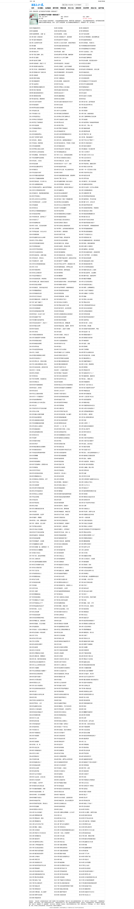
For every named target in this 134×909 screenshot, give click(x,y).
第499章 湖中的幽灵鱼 (85, 393)
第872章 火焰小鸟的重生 (36, 685)
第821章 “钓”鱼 (33, 635)
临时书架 (101, 8)
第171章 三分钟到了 (84, 152)
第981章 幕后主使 (59, 791)
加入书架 (41, 18)
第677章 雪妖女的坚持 (35, 526)
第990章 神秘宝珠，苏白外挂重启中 (64, 800)
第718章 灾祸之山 (59, 555)
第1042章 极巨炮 (83, 850)
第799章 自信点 (83, 614)
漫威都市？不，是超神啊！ (43, 904)
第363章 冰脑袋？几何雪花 (86, 293)
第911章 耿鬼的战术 (34, 723)
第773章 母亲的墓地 (34, 597)
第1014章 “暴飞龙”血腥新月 (61, 824)
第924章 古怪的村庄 (59, 735)
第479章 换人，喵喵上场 (85, 379)
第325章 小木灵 (33, 267)
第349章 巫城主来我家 (35, 284)
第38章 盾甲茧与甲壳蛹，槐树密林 (63, 54)
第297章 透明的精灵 (34, 246)
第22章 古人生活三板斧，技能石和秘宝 (65, 42)
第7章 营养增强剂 (84, 31)
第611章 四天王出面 (84, 476)
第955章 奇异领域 (84, 765)
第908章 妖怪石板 (34, 721)
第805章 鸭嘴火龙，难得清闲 (37, 620)
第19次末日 (52, 904)
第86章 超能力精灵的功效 (61, 90)
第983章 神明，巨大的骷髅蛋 (37, 794)
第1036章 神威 (83, 844)
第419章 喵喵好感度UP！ (86, 334)
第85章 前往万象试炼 (35, 90)
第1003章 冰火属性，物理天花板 (88, 812)
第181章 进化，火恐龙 (35, 160)
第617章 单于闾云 (34, 482)
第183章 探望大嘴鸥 (84, 160)
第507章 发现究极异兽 (85, 399)
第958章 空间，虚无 (84, 768)
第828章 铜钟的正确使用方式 (62, 641)
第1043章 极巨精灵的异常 (36, 853)
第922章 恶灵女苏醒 (84, 732)
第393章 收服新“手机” (35, 317)
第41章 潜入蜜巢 (33, 57)
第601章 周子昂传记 (34, 470)
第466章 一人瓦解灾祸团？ (61, 370)
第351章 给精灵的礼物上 (85, 284)
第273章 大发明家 (34, 228)
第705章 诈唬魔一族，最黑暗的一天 (39, 547)
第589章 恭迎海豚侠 (34, 461)
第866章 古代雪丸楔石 (35, 679)
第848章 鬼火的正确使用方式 (37, 662)
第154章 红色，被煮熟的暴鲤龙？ (63, 140)
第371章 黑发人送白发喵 (85, 299)
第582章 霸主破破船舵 (60, 455)
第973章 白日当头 (84, 782)
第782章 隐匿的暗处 (59, 603)
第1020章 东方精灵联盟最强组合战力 (64, 830)
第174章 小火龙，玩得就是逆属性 (63, 154)
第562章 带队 (57, 440)
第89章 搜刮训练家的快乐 (36, 93)
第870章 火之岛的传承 (60, 682)
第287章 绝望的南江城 (85, 237)
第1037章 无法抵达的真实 (36, 847)
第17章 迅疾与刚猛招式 (35, 39)
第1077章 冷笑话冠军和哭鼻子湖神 (63, 886)
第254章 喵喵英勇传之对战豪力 (62, 213)
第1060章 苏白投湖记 (85, 868)
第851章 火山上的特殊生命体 (37, 665)
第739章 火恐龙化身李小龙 (86, 570)
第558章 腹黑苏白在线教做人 (62, 438)
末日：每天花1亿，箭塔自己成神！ (89, 901)
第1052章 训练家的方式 (35, 862)
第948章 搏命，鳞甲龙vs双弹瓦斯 (63, 759)
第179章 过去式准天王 (85, 157)
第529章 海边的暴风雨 (35, 417)
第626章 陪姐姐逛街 (59, 488)
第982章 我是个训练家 (85, 791)
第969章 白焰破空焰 (59, 780)
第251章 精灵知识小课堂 (85, 211)
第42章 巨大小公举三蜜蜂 (61, 57)
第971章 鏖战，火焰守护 (36, 782)
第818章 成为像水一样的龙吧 (37, 632)
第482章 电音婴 (58, 381)
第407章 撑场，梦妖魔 (85, 325)
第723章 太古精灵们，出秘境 (87, 558)
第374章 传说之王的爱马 (61, 302)
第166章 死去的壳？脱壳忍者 (62, 149)
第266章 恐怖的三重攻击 (61, 222)
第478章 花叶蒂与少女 (60, 379)
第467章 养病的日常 (84, 370)
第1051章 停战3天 (84, 859)
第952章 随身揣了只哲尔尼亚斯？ (88, 762)
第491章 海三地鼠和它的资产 (87, 387)
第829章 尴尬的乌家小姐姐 (86, 641)
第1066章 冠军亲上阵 (85, 874)
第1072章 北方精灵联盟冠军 (86, 880)
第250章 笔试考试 (59, 211)
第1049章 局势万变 (34, 859)
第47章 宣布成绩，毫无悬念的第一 (88, 60)
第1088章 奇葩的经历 (35, 897)
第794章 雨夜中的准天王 (61, 611)
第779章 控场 (82, 600)
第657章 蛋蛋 (33, 511)
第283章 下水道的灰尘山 (85, 234)
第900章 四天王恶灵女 (60, 712)
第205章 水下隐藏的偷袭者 (36, 178)
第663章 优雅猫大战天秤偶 (86, 514)
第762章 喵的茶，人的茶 (61, 588)
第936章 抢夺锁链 (59, 747)
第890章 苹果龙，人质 (35, 703)
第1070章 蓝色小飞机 (35, 880)
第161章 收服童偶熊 (34, 146)
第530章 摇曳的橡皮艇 (60, 417)
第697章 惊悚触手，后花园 (36, 541)
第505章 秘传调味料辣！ (36, 399)
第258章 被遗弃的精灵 (60, 216)
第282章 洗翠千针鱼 (59, 234)
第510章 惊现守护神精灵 (61, 402)
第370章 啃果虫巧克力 (60, 299)
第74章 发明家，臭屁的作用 (61, 81)
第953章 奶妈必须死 (34, 765)
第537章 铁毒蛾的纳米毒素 (36, 423)
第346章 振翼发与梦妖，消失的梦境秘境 (65, 281)
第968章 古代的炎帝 (34, 780)
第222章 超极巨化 (59, 190)
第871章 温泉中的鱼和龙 (85, 682)
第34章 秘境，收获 (59, 51)
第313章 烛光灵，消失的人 (36, 258)
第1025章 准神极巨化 (35, 836)
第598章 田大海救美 (59, 467)
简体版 (99, 1)
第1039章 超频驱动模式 (85, 847)
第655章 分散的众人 (84, 508)
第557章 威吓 (33, 438)
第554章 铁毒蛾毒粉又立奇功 (62, 435)
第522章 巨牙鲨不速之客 (61, 411)
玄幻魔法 (40, 8)
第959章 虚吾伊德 (34, 771)
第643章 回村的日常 (84, 499)
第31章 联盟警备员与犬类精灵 (87, 48)
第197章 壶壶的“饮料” (35, 172)
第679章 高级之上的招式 (85, 526)
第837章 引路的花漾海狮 (61, 650)
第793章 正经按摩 (34, 611)
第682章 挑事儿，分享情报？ (62, 529)
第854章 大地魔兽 (34, 667)
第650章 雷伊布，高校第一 (61, 505)
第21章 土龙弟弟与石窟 (35, 42)
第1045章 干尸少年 (84, 853)
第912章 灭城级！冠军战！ (61, 723)
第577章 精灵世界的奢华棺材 (37, 452)
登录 (31, 1)
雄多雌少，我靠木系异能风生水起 (69, 904)
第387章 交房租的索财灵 (85, 311)
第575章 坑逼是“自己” (85, 449)
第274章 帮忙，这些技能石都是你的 (64, 228)
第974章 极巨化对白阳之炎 (36, 785)
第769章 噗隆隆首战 (34, 594)
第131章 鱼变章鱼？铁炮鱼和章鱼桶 (89, 122)
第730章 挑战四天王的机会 (61, 564)
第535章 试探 (82, 420)
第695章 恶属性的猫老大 (85, 538)
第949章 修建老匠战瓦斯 (85, 759)
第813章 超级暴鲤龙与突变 (61, 626)
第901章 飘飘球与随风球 (85, 712)
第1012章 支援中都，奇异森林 (87, 821)
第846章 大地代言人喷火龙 (61, 659)
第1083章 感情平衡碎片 (60, 892)
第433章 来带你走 (34, 346)
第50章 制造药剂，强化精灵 (61, 63)
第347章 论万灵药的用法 (85, 281)
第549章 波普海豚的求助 (36, 432)
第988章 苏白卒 (83, 797)
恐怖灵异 (78, 8)
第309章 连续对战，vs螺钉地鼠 (37, 255)
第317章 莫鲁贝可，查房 (36, 261)
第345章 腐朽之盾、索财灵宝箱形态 (39, 281)
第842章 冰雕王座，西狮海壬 (37, 656)
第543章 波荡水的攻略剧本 (86, 426)
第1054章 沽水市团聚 (85, 862)
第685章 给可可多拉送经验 (36, 532)
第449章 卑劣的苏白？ (35, 358)
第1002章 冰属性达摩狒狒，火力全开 (64, 812)
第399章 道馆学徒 (84, 320)
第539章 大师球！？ (84, 423)
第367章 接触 (82, 296)
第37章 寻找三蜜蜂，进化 (36, 54)
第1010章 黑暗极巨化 (35, 821)
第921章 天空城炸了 (59, 732)
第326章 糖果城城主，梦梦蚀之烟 (63, 267)
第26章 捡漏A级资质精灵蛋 (61, 45)
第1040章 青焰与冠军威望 (36, 850)
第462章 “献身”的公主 (60, 367)
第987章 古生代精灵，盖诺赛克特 (63, 797)
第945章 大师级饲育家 (60, 756)
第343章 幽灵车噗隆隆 (85, 278)
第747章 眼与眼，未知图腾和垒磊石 (89, 576)
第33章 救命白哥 (33, 51)
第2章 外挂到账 (58, 28)
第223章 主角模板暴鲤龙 (85, 190)
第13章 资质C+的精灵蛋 (35, 37)
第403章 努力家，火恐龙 (85, 323)
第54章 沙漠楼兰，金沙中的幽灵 (63, 66)
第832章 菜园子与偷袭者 (85, 644)
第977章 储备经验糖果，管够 (37, 788)
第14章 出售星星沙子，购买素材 (63, 37)
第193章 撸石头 (33, 169)
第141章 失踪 (33, 131)
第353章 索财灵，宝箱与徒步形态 (38, 287)
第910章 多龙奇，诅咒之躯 (86, 721)
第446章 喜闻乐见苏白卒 (61, 355)
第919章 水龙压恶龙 (84, 729)
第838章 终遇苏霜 (84, 650)
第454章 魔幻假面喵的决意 (61, 361)
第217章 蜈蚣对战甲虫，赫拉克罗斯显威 (40, 187)
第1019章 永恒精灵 (34, 830)
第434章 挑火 (57, 346)
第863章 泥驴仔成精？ (35, 676)
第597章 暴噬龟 (33, 467)
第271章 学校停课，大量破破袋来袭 (89, 225)
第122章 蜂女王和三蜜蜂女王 (62, 116)
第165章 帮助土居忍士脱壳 (36, 149)
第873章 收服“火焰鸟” (60, 685)
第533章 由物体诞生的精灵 (36, 420)
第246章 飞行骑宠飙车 (60, 208)
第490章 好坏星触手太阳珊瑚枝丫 (63, 387)
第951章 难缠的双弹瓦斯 (61, 762)
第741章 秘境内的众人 (35, 573)
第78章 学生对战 (58, 84)
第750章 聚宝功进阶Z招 (60, 579)
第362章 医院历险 (59, 293)
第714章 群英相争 (59, 553)
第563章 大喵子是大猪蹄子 (86, 440)
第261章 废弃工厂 (34, 219)
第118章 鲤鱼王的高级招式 (61, 113)
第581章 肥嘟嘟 (33, 455)
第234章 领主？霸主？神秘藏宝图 (63, 199)
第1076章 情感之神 (34, 886)
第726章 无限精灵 (59, 561)
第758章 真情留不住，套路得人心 (63, 585)
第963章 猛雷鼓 (58, 774)
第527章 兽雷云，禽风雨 (85, 414)
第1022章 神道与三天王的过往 (37, 833)
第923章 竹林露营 (34, 735)
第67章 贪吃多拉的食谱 (85, 75)
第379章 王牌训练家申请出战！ (87, 305)
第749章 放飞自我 (34, 579)
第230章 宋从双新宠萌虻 (61, 196)
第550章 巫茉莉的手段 (60, 432)
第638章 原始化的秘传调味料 (62, 496)
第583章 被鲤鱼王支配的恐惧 (87, 455)
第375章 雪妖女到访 (84, 302)
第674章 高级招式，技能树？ (62, 523)
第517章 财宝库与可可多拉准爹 (38, 408)
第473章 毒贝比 (33, 376)
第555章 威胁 (82, 435)
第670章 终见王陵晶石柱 (61, 520)
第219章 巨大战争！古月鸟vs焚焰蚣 (88, 187)
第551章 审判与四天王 (85, 432)
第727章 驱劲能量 (84, 561)
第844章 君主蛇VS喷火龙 (86, 656)
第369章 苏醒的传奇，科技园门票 (38, 299)
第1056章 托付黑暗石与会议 (61, 865)
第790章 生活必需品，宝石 (61, 609)
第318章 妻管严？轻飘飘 (61, 261)
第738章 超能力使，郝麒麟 (61, 570)
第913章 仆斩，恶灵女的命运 (87, 723)
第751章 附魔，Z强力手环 (86, 579)
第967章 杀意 (82, 777)
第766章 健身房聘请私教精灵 (62, 591)
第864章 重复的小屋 (59, 676)
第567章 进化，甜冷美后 (85, 443)
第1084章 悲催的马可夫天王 (86, 892)
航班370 (34, 904)
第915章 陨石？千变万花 (61, 726)
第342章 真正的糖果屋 (60, 278)
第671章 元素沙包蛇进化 (85, 520)
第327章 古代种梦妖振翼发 (86, 267)
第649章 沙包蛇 (33, 505)
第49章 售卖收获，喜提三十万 (37, 63)
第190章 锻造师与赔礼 (60, 166)
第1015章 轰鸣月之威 (85, 824)
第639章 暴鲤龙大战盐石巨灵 (87, 496)
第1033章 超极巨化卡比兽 (86, 841)
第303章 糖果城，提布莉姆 (86, 249)
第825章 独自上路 (59, 638)
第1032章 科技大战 (59, 841)
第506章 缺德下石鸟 (59, 399)
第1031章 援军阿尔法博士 (36, 841)
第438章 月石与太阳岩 (60, 349)
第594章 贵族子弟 (59, 464)
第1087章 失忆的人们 (85, 895)
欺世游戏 (58, 904)
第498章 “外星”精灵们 (60, 393)
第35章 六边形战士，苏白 (86, 51)
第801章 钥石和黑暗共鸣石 (36, 617)
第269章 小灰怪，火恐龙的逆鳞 (38, 225)
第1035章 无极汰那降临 (60, 844)
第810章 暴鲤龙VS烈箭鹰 (61, 623)
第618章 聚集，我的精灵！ (61, 482)
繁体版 (103, 1)
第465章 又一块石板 (34, 370)
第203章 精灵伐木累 (84, 175)
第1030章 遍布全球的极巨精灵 (87, 838)
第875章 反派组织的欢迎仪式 (37, 688)
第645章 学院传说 (34, 502)
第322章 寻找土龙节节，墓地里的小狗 (64, 264)
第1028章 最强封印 (34, 838)
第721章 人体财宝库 (34, 558)
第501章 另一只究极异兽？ (36, 396)
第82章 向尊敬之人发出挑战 (61, 87)
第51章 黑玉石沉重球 (85, 63)
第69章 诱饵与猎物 (34, 78)
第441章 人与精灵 (34, 352)
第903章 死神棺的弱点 (60, 715)
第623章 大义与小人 (84, 485)
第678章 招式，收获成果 (61, 526)
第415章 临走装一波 (84, 331)
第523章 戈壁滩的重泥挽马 (86, 411)
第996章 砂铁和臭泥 (59, 806)
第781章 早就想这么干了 (36, 603)
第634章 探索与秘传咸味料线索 (62, 494)
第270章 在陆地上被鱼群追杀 (62, 225)
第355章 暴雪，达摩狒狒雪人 (87, 287)
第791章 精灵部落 (84, 609)
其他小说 (93, 8)
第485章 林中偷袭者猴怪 (36, 384)
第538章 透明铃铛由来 (60, 423)
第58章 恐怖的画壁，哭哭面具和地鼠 (64, 69)
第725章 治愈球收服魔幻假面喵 (38, 561)
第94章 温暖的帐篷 (59, 96)
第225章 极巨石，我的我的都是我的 (39, 193)
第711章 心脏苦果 (84, 550)
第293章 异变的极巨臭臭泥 (36, 243)
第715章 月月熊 (83, 553)
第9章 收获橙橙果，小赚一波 (37, 34)
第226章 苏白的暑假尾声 (61, 193)
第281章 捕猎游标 (34, 234)
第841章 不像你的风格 (85, 653)
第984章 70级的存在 (59, 794)
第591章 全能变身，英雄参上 (87, 461)
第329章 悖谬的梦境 (34, 269)
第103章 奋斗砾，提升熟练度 (87, 101)
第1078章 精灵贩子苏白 (85, 886)
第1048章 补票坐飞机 (85, 856)
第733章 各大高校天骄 (35, 567)
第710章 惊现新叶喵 (59, 550)
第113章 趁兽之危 (34, 110)
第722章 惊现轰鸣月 (59, 558)
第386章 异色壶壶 (59, 311)
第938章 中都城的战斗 (35, 750)
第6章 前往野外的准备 (60, 31)
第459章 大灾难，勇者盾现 (86, 364)
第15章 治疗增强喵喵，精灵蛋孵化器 (89, 37)
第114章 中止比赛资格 (60, 110)
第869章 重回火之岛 (34, 682)
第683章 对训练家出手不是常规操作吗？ (90, 529)
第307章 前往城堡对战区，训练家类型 (89, 252)
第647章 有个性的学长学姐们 (87, 502)
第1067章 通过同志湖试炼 (36, 877)
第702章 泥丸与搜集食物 (61, 544)
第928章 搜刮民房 (84, 738)
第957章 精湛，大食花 (60, 768)
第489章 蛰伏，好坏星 (35, 387)
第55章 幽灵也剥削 (84, 66)
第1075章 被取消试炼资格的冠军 (88, 883)
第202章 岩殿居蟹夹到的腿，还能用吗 (64, 175)
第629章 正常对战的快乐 (36, 491)
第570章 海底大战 (59, 446)
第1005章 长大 (58, 815)
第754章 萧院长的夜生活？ (61, 582)
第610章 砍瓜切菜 (59, 476)
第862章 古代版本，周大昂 (86, 673)
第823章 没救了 (83, 635)
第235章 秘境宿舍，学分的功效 (87, 199)
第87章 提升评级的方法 (85, 90)
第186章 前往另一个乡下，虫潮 (62, 163)
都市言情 (55, 8)
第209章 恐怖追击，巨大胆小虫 (38, 181)
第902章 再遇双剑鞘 (34, 715)
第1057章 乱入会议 (84, 865)
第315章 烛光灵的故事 (85, 258)
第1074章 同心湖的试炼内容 (61, 883)
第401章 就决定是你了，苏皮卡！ (38, 323)
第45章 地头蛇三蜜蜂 (35, 60)
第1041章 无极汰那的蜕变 (61, 850)
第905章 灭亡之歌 (34, 718)
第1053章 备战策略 (59, 862)
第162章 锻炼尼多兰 (59, 146)
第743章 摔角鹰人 (84, 573)
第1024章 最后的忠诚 (85, 833)
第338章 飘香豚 (58, 275)
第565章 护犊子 (33, 443)
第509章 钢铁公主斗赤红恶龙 (37, 402)
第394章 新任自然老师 (60, 317)
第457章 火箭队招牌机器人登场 (38, 364)
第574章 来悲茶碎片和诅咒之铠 (62, 449)
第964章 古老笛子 (84, 774)
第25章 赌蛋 (32, 45)
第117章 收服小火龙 (34, 113)
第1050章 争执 (58, 859)
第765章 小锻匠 (33, 591)
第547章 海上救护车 (84, 429)
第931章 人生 (82, 741)
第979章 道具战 (83, 788)
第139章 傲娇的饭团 (84, 128)
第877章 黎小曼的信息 (85, 688)
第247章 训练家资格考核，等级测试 (89, 208)
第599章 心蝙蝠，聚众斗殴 (86, 467)
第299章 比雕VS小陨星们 (86, 246)
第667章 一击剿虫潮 (84, 517)
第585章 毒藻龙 (33, 458)
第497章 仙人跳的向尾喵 (36, 393)
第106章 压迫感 (58, 104)
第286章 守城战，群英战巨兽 (62, 237)
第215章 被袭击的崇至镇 (85, 184)
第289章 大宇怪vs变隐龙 (36, 240)
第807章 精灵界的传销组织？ (87, 620)
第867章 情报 (57, 679)
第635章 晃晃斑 (83, 494)
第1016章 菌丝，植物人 (35, 827)
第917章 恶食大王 (34, 729)
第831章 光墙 (57, 644)
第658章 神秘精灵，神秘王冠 (62, 511)
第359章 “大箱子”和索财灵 (86, 290)
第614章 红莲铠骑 (59, 479)
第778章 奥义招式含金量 (61, 600)
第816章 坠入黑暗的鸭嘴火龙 (62, 629)
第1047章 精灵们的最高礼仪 (61, 856)
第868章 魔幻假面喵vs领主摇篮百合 (88, 679)
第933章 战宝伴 (58, 744)
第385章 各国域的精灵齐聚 (36, 311)
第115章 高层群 (83, 110)
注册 (34, 1)
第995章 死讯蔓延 (34, 806)
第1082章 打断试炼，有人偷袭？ (38, 892)
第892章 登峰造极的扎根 (85, 703)
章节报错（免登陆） (88, 18)
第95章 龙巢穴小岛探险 (85, 96)
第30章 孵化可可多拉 (60, 48)
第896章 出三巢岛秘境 (35, 709)
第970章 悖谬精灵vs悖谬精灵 (87, 780)
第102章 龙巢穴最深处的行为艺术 (63, 101)
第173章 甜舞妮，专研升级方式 (38, 154)
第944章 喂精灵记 (34, 756)
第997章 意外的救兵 (84, 806)
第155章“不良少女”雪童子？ (86, 140)
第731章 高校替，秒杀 (85, 564)
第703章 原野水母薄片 (85, 544)
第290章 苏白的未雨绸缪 (61, 240)
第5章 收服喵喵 (33, 31)
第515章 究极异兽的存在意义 (87, 405)
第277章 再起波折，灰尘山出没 (38, 231)
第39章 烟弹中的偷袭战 (85, 54)
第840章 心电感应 (59, 653)
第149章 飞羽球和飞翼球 (36, 137)
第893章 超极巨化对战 (35, 706)
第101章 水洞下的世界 (35, 101)
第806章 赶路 (57, 620)
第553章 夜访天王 (34, 435)
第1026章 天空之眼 (59, 836)
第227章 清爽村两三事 (85, 193)
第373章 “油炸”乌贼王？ (36, 302)
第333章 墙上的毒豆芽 (35, 272)
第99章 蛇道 (82, 98)
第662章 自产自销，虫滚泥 (61, 514)
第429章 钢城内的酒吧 (35, 343)
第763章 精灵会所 (84, 588)
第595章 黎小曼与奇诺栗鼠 (86, 464)
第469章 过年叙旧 (34, 373)
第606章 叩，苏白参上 (60, 473)
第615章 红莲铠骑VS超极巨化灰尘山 (89, 479)
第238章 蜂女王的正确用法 (61, 202)
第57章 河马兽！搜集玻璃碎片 (37, 69)
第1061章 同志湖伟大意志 (36, 871)
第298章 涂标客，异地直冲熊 (62, 246)
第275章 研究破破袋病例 (85, 228)
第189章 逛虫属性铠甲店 (36, 166)
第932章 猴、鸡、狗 (34, 744)
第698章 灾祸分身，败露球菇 (62, 541)
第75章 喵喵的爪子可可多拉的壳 (88, 81)
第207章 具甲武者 (84, 178)
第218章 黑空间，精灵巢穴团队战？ (64, 187)
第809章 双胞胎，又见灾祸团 (37, 623)
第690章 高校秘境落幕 (60, 535)
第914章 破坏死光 (34, 726)
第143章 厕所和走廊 (84, 131)
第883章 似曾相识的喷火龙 (86, 694)
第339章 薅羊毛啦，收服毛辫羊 (87, 275)
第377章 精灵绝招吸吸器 (36, 305)
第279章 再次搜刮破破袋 (85, 231)
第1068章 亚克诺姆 (59, 877)
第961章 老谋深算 (84, 771)
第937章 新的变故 (84, 747)
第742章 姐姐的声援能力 (61, 573)
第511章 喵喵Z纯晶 (84, 402)
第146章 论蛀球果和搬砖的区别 (62, 134)
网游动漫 (63, 8)
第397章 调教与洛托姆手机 (36, 320)
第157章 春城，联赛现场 (36, 143)
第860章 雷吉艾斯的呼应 (36, 673)
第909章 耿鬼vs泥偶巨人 (60, 721)
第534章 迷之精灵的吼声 (61, 420)
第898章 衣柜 (82, 709)
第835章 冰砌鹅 (83, 647)
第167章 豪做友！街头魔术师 (87, 149)
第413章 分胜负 (33, 331)
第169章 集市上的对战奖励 (36, 152)
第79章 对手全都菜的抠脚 (86, 84)
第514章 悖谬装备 (59, 405)
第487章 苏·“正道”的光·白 (86, 384)
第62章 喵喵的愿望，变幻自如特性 (63, 72)
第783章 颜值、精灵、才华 (86, 603)
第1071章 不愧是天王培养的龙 (62, 880)
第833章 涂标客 (33, 647)
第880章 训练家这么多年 (85, 691)
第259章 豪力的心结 (84, 216)
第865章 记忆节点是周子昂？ (87, 676)
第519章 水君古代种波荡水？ (87, 408)
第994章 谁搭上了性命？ (85, 803)
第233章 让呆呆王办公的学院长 (38, 199)
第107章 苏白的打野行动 (85, 104)
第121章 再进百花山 (34, 116)
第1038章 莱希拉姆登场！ (61, 847)
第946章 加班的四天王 (85, 756)
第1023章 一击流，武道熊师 (61, 833)
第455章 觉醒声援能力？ (85, 361)
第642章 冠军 (57, 499)
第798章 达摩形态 (59, 614)
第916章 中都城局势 (84, 726)
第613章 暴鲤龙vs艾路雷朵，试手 (38, 479)
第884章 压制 (33, 697)
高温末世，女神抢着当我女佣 (41, 901)
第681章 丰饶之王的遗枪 (36, 529)
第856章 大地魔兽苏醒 (85, 667)
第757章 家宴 (33, 585)
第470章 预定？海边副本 (61, 373)
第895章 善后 (82, 706)
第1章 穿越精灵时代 (34, 28)
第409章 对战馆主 (34, 328)
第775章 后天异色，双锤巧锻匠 (87, 597)
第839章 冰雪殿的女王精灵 (36, 653)
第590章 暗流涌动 (59, 461)
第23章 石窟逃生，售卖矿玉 (86, 42)
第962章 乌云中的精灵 (35, 774)
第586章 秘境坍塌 (59, 458)
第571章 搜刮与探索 (84, 446)
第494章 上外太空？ (59, 390)
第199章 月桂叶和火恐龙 (85, 172)
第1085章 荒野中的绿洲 (35, 895)
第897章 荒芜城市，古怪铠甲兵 (62, 709)
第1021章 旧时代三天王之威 (86, 830)
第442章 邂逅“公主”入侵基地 (62, 352)
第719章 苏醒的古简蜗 (85, 555)
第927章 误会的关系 (59, 738)
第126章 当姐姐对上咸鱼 (61, 119)
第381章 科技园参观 (34, 308)
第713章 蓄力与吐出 (34, 553)
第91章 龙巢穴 (83, 93)
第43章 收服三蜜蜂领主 (85, 57)
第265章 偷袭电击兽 (34, 222)
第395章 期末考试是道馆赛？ (87, 317)
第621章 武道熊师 (34, 485)
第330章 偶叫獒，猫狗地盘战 (62, 269)
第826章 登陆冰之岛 (84, 638)
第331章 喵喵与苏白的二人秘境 (87, 269)
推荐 (62, 18)
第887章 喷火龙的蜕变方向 (36, 700)
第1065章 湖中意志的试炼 (61, 874)
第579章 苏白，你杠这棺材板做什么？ (89, 452)
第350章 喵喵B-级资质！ (61, 284)
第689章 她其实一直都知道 (36, 535)
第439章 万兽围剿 (84, 349)
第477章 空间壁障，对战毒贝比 (38, 379)
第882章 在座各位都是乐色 (61, 694)
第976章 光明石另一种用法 (86, 785)
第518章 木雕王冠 (59, 408)
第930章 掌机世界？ (59, 741)
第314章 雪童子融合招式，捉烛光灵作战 (65, 258)
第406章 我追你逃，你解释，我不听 (64, 325)
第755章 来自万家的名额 (85, 582)
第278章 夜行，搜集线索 (61, 231)
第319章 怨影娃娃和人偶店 (86, 261)
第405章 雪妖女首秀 (34, 325)
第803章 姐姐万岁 (84, 617)
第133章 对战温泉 (34, 125)
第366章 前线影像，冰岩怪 (61, 296)
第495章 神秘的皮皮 (84, 390)
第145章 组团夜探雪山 (35, 134)
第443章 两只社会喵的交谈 (86, 352)
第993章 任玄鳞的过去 (60, 803)
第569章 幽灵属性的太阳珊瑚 (37, 446)
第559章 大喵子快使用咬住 (86, 438)
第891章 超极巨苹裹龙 (60, 703)
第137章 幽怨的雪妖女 (35, 128)
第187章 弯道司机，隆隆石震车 (87, 163)
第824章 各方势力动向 (35, 638)
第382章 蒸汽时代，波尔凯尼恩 (62, 308)
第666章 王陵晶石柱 (59, 517)
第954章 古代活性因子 (60, 765)
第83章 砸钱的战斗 (84, 87)
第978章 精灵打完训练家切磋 (62, 788)
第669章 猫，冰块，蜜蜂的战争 (38, 520)
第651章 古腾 (82, 505)
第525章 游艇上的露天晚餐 (36, 414)
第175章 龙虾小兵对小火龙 (86, 154)
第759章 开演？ (83, 585)
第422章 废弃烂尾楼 (59, 337)
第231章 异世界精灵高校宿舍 (87, 196)
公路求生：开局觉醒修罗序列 (87, 902)
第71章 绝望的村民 (84, 78)
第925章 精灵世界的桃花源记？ (87, 735)
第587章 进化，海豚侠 (85, 458)
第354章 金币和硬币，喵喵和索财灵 (64, 287)
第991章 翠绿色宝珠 (84, 800)
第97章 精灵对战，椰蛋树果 (37, 98)
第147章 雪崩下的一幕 (85, 134)
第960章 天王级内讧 (59, 771)
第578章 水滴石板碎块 (60, 452)
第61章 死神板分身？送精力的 (37, 72)
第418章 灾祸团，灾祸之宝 (61, 334)
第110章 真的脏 (58, 107)
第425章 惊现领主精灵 (35, 340)
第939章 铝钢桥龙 (59, 750)
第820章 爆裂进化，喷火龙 (86, 632)
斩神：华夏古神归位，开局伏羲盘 (85, 904)
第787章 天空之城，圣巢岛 (86, 606)
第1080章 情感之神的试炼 (61, 889)
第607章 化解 (82, 473)
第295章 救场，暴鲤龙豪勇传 (87, 243)
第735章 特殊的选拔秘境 (85, 567)
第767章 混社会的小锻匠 (85, 591)
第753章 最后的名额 (34, 582)
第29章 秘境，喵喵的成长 (36, 48)
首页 (32, 8)
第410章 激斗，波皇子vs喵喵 (62, 328)
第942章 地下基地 (59, 753)
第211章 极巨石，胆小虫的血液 (87, 181)
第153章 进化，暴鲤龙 (35, 140)
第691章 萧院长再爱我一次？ (87, 535)
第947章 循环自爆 (34, 759)
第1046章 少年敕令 (34, 856)
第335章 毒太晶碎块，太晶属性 (87, 272)
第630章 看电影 (58, 491)
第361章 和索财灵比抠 (35, 293)
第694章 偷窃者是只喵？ (61, 538)
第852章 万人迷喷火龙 (60, 665)
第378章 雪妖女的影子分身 (61, 305)
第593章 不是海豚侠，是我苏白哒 (38, 464)
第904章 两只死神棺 (84, 715)
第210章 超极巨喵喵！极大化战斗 (63, 181)
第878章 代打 (33, 691)
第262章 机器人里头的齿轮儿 (62, 219)
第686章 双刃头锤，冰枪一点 (62, 532)
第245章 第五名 (33, 208)
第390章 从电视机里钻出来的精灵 (63, 314)
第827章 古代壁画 (34, 641)
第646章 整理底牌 (59, 502)
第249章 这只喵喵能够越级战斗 (38, 211)
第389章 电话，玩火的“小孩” (37, 314)
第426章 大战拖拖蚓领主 (61, 340)
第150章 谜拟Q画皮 (59, 137)
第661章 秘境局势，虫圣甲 (36, 514)
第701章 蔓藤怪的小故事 (36, 544)
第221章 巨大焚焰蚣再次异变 (37, 190)
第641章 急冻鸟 (33, 499)
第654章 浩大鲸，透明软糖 (61, 508)
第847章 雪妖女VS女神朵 (86, 659)
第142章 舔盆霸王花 (59, 131)
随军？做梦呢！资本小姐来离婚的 (57, 901)
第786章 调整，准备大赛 (61, 606)
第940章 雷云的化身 (84, 750)
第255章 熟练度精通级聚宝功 (87, 213)
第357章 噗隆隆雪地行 (35, 290)
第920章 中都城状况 (34, 732)
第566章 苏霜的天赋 (59, 443)
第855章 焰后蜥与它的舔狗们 (62, 667)
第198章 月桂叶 (58, 172)
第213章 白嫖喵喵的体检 (36, 184)
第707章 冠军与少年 (84, 547)
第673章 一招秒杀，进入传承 (37, 523)
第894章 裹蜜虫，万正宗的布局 (62, 706)
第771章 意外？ (83, 594)
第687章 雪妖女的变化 (85, 532)
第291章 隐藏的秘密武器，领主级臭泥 (89, 240)
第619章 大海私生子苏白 (85, 482)
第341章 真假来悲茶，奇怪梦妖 (38, 278)
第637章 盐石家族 (34, 496)
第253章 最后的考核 (34, 213)
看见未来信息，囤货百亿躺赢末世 (53, 905)
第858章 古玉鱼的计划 (60, 670)
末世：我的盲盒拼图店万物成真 (73, 902)
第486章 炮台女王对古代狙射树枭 (63, 384)
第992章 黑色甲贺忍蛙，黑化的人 (38, 803)
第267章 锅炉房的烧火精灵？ (87, 222)
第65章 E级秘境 (33, 75)
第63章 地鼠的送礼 (84, 72)
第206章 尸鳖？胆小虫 (60, 178)
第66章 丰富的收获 (59, 75)
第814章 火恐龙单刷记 (85, 626)
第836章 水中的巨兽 (34, 650)
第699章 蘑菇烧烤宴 (84, 541)
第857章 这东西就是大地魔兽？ (38, 670)
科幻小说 (71, 8)
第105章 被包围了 (34, 104)
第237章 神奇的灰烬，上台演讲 (38, 202)
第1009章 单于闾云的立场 (86, 818)
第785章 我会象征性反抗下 (36, 606)
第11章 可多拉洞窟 (84, 34)
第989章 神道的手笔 (34, 800)
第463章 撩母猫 (83, 367)
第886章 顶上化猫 (84, 697)
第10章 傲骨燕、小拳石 (60, 34)
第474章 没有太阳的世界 (61, 376)
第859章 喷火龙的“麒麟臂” (86, 670)
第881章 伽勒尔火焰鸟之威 (36, 694)
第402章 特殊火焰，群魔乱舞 (62, 323)
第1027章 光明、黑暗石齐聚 (86, 836)
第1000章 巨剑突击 (84, 809)
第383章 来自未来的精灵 (85, 308)
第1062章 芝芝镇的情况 (60, 871)
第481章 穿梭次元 (34, 381)
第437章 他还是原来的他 (36, 349)
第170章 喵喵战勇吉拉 (60, 152)
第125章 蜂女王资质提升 (36, 119)
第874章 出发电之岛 (84, 685)
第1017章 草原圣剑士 (60, 827)
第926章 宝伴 (33, 738)
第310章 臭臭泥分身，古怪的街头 (63, 255)
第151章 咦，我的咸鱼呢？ (86, 137)
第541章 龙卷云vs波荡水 (36, 426)
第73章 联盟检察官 (34, 81)
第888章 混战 (57, 700)
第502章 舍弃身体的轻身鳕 (61, 396)
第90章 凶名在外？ (59, 93)
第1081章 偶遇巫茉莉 (85, 889)
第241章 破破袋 (33, 205)
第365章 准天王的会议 (35, 296)
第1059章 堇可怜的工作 (60, 868)
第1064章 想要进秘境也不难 (37, 874)
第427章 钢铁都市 (84, 340)
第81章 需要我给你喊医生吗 (37, 87)
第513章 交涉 (33, 405)
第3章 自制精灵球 (84, 28)
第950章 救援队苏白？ (35, 762)
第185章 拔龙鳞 (33, 163)
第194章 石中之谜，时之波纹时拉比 (64, 169)
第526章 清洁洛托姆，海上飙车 (62, 414)
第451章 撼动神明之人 (85, 358)
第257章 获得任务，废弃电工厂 (38, 216)
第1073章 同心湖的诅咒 (35, 883)
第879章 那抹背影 (59, 691)
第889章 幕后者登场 (84, 700)
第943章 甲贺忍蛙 (84, 753)
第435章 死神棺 (83, 346)
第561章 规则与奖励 (34, 440)
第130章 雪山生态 (59, 122)
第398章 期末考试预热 (60, 320)
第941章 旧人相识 (34, 753)
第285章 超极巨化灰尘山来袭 (37, 237)
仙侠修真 (48, 8)
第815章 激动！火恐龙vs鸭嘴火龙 (38, 629)
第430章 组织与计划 (59, 343)
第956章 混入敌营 (34, 768)
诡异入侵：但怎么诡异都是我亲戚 (73, 901)
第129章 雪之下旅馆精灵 (36, 122)
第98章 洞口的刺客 (59, 98)
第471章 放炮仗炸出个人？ (86, 373)
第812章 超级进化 (34, 626)
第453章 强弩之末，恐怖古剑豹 (38, 361)
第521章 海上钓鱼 (34, 411)
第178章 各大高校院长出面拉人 (62, 157)
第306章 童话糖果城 (59, 252)
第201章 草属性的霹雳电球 (36, 175)
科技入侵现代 (37, 902)
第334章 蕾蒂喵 (58, 272)
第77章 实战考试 (33, 84)
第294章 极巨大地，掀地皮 (61, 243)
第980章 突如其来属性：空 (36, 791)
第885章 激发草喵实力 (60, 697)
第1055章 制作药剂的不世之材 (37, 865)
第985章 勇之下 (83, 794)
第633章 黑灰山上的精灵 (36, 494)
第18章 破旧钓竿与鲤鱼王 (61, 39)
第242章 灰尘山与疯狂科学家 (62, 205)
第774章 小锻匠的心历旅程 (61, 597)
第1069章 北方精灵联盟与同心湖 (88, 877)
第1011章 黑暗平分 (59, 821)
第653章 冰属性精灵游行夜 (36, 508)
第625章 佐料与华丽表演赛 (36, 488)
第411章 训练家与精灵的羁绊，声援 (89, 328)
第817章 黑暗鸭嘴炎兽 (85, 629)
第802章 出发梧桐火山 (60, 617)
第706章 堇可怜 (58, 547)
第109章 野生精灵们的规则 (36, 107)
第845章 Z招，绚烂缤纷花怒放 (37, 659)
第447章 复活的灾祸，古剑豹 (87, 355)
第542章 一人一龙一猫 (60, 426)
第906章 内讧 (57, 718)
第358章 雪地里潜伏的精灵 (61, 290)
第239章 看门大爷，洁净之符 (87, 202)
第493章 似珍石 (33, 390)
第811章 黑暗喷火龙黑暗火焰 (87, 623)
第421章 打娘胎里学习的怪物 (37, 337)
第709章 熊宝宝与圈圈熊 (36, 550)
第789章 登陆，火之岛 (35, 609)
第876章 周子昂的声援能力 (61, 688)
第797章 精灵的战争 (34, 614)
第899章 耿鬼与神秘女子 (36, 712)
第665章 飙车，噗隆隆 (35, 517)
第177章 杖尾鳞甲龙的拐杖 (36, 157)
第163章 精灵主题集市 (85, 146)
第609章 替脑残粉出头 (35, 476)
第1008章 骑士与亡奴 (60, 818)
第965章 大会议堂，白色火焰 (37, 777)
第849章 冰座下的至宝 (60, 662)
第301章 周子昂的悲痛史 (36, 249)
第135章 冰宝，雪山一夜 (85, 125)
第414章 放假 (57, 331)
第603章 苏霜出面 (84, 470)
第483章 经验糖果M (84, 381)
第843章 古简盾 (58, 656)
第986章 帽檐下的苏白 (35, 797)
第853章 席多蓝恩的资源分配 (87, 665)
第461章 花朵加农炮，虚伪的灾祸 (38, 367)
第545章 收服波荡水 (34, 429)
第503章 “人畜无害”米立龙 (86, 396)
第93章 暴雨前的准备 (35, 96)
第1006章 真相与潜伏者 (85, 815)
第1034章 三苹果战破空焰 (36, 844)
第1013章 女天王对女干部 (36, 824)
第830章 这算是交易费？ (36, 644)
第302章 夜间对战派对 (60, 249)
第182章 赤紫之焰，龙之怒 (61, 160)
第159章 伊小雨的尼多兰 (85, 143)
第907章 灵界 (82, 718)
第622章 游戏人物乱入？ (61, 485)
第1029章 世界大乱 (59, 838)
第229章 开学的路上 (34, 196)
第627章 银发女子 (84, 488)
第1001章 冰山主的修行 (35, 812)
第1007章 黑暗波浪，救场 (36, 818)
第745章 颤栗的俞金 (34, 576)
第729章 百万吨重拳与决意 (36, 564)
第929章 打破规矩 (34, 741)
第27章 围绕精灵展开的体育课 (87, 45)
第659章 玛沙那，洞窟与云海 (87, 511)
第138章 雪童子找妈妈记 (61, 128)
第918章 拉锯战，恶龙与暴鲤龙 (62, 729)
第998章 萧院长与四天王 (36, 809)
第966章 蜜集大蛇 (59, 777)
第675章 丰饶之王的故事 (85, 523)
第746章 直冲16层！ (59, 576)
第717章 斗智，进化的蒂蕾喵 (37, 555)
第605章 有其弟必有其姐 (36, 473)
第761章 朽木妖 (33, 588)
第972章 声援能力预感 (60, 782)
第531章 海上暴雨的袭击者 (86, 417)
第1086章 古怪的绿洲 (60, 895)
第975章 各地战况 (59, 785)
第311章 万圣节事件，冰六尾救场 (88, 255)
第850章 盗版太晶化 (84, 662)
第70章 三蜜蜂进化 (59, 78)
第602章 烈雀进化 (59, 470)
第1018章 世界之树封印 (85, 827)
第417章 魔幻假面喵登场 (36, 334)
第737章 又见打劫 (34, 570)
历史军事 (86, 8)
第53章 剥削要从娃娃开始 (36, 66)
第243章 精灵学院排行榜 (85, 205)
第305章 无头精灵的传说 (36, 252)
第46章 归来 (57, 60)
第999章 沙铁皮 (58, 809)
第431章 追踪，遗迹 (84, 343)
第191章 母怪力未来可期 (85, 166)
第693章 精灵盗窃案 (34, 538)
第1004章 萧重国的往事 (35, 815)
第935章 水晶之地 (34, 747)
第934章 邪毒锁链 (84, 744)
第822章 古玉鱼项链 (59, 635)
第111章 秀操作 (83, 107)
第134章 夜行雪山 (59, 125)
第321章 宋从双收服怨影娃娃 (37, 264)
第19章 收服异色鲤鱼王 (85, 39)
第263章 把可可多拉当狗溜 (86, 219)
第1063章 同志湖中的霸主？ (86, 871)
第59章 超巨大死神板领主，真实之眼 (89, 69)
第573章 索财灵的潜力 (35, 449)
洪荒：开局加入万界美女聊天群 (38, 905)
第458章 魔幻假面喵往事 (61, 364)
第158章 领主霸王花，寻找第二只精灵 (64, 143)
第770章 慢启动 (58, 594)
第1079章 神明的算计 (35, 889)
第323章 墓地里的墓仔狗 (85, 264)
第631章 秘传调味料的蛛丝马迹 (87, 491)
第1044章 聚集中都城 (60, 853)
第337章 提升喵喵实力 (35, 275)
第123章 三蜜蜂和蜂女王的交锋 (87, 116)
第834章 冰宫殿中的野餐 (61, 647)
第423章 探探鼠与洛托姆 (85, 337)
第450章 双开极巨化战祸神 (61, 358)
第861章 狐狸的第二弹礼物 (61, 673)
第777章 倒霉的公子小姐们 (36, 600)
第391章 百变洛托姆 (84, 314)
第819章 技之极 (58, 632)
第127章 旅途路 (83, 119)
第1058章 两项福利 (34, 868)
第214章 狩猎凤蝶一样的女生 (62, 184)
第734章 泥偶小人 (59, 567)
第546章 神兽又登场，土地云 (62, 429)
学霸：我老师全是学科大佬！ (47, 902)
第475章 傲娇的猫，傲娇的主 (87, 376)
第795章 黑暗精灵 (84, 611)
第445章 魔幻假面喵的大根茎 (37, 355)
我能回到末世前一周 (60, 902)
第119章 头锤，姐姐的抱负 (86, 113)
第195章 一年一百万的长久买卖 (87, 169)
